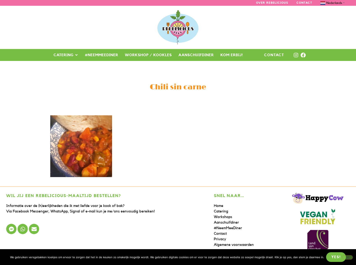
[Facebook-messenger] (11, 229)
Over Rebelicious (272, 2)
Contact (304, 2)
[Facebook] (303, 55)
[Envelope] (34, 229)
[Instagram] (296, 55)
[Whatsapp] (23, 229)
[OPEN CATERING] (76, 55)
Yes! (336, 257)
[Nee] (347, 257)
